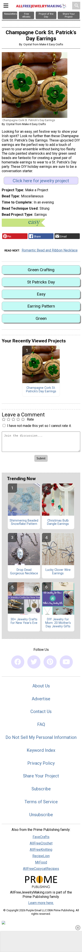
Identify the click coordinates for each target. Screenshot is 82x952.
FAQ (41, 724)
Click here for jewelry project (41, 180)
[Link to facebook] (17, 662)
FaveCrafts (41, 837)
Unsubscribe (41, 814)
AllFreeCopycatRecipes (41, 869)
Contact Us (41, 711)
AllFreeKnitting (41, 850)
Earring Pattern (41, 306)
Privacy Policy (41, 763)
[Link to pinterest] (50, 662)
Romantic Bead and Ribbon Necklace (50, 250)
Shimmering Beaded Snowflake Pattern (24, 522)
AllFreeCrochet (41, 843)
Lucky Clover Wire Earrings (58, 571)
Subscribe (41, 788)
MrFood (41, 862)
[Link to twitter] (33, 662)
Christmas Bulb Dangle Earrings (58, 522)
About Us (41, 685)
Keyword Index (41, 750)
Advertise (41, 698)
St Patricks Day (41, 282)
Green (41, 318)
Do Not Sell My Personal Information (41, 737)
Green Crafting (41, 269)
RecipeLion (41, 856)
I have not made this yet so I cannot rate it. (39, 426)
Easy (41, 294)
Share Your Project (41, 776)
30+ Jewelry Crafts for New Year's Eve (23, 621)
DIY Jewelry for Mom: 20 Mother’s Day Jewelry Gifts (58, 623)
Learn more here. (41, 903)
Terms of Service (41, 801)
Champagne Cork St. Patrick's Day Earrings (41, 389)
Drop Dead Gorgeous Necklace (24, 571)
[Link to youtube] (66, 662)
